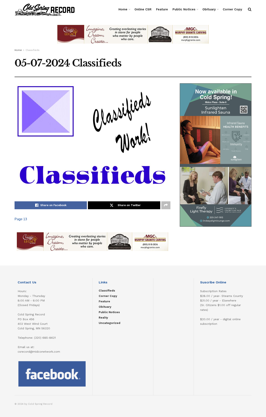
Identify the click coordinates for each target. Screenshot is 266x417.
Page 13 (21, 219)
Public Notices (183, 9)
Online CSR (142, 9)
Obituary (209, 9)
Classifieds (32, 50)
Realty (103, 317)
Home (122, 9)
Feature (162, 9)
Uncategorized (109, 323)
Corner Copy (232, 9)
